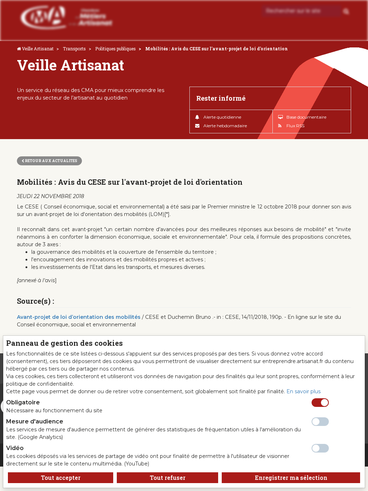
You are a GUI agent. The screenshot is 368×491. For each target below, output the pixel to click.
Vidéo (15, 448)
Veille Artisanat (38, 48)
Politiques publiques (115, 48)
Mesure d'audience (34, 421)
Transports (74, 48)
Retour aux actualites (50, 161)
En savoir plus (303, 391)
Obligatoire (23, 402)
